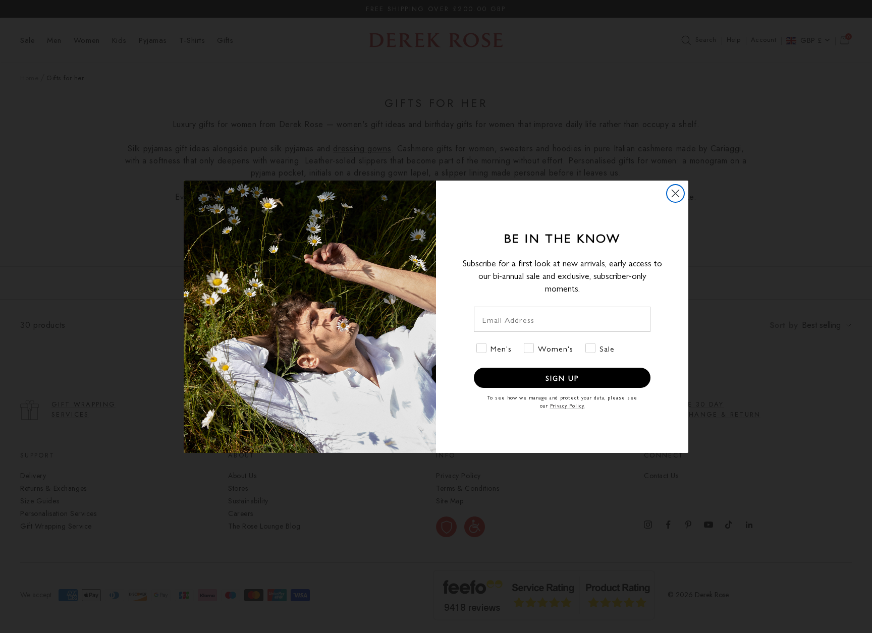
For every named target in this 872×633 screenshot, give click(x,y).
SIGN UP (562, 378)
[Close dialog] (675, 193)
